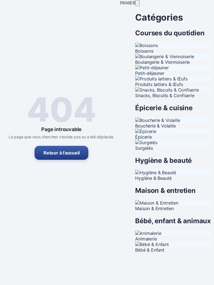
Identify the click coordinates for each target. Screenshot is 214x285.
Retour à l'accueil (61, 153)
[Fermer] (137, 3)
